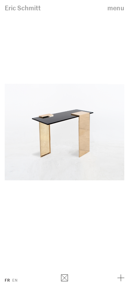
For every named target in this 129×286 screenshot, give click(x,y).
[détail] (120, 277)
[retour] (64, 277)
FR (7, 280)
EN (15, 280)
